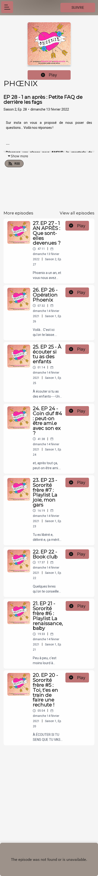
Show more (19, 156)
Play (53, 74)
